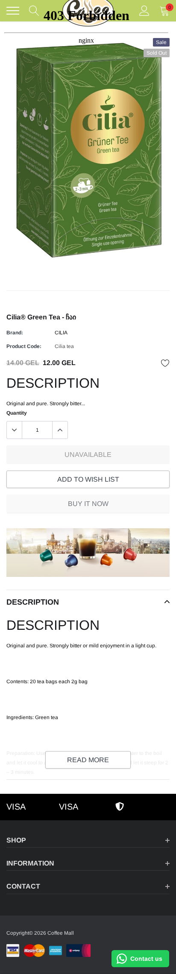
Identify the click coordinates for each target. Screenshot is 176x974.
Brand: (14, 333)
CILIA (61, 333)
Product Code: (23, 346)
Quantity (16, 413)
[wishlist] (165, 363)
